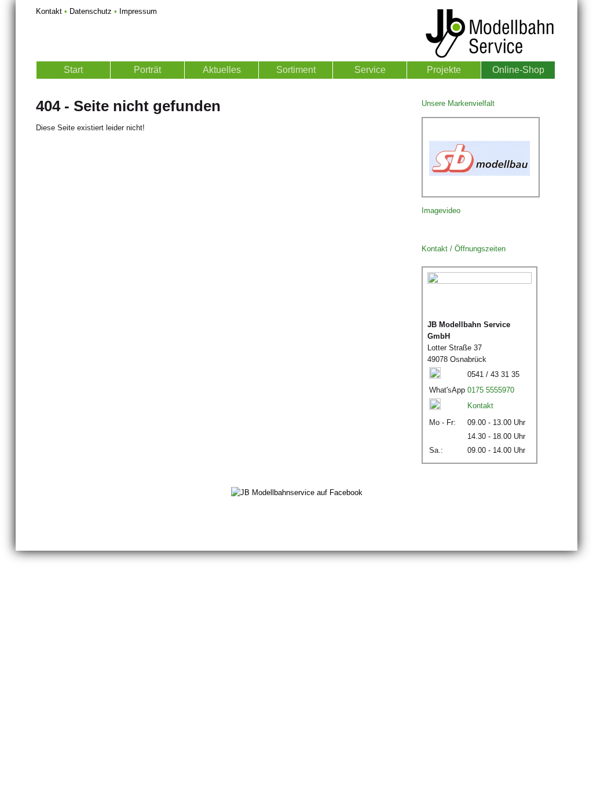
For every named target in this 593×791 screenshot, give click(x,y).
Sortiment (296, 70)
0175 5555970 (490, 390)
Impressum (138, 11)
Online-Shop (518, 70)
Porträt (147, 70)
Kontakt (49, 11)
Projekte (444, 70)
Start (73, 70)
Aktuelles (222, 70)
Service (370, 70)
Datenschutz (90, 11)
